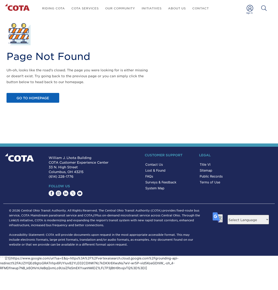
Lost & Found (155, 170)
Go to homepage (32, 98)
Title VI (205, 164)
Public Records (211, 176)
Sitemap (206, 170)
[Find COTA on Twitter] (73, 193)
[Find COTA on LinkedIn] (65, 193)
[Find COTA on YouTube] (79, 193)
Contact (200, 8)
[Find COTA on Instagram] (58, 193)
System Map (154, 188)
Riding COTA (53, 8)
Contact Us (154, 164)
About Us (177, 8)
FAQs (149, 176)
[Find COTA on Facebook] (51, 193)
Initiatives (152, 8)
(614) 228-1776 (61, 176)
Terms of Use (210, 182)
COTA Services (85, 8)
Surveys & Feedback (160, 182)
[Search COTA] (264, 8)
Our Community (120, 8)
